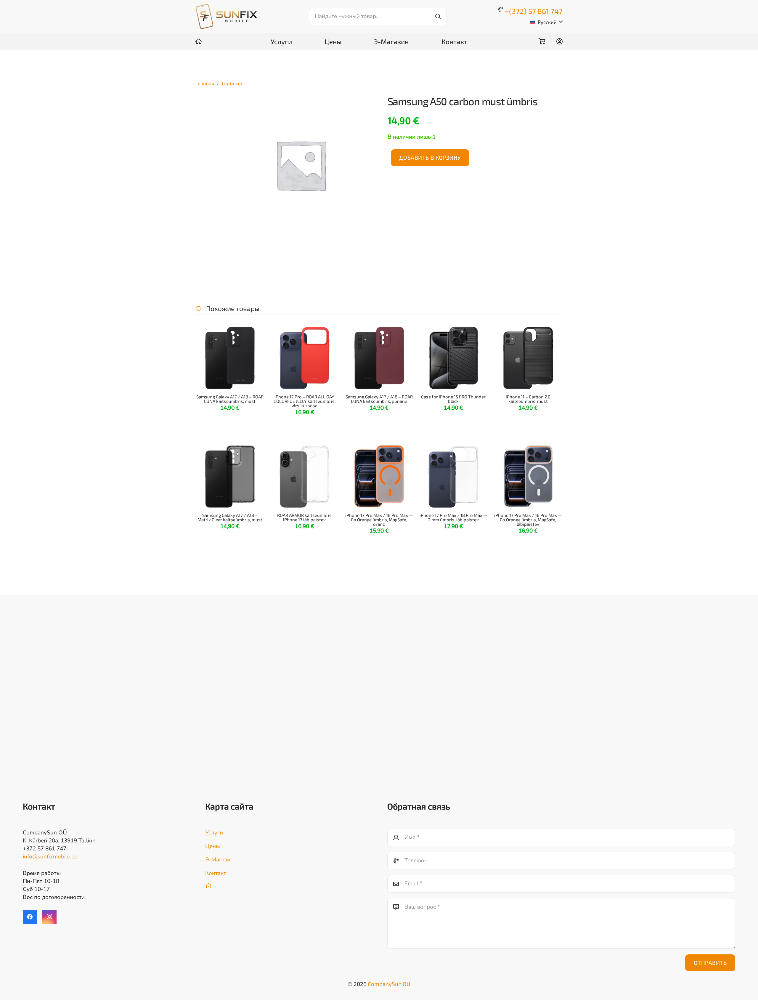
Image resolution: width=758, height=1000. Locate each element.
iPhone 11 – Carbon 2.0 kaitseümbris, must (528, 399)
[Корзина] (541, 41)
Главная (204, 83)
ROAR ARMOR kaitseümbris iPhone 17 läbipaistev (304, 517)
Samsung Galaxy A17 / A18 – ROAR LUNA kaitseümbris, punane (378, 399)
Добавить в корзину (430, 157)
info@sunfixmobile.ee (50, 856)
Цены (212, 846)
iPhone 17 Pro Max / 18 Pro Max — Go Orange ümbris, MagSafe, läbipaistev (528, 519)
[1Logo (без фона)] (226, 16)
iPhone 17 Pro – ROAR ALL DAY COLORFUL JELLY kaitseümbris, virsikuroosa (304, 401)
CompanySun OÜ (389, 983)
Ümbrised (233, 83)
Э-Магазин (219, 859)
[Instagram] (49, 917)
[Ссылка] (198, 41)
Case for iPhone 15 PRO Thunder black (453, 399)
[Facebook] (30, 917)
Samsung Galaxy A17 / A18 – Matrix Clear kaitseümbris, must (229, 517)
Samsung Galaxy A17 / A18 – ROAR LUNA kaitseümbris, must (230, 399)
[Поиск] (438, 16)
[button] (546, 22)
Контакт (215, 873)
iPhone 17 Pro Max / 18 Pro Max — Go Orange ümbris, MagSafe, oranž (379, 519)
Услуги (214, 832)
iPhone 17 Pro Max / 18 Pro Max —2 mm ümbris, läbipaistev (453, 517)
